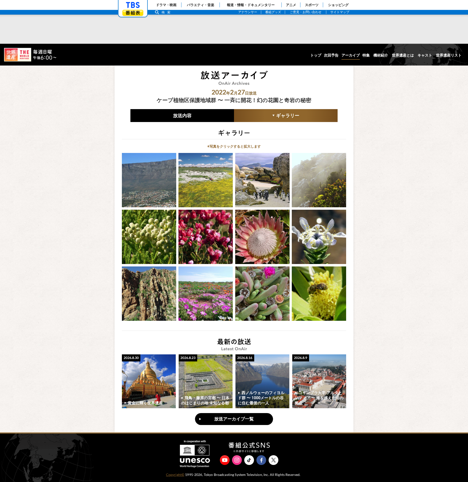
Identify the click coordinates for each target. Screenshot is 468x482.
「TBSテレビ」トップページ (133, 5)
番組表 (132, 13)
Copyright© (175, 475)
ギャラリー (266, 116)
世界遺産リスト (449, 55)
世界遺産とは (403, 55)
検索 (167, 12)
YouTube (225, 460)
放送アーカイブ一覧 (234, 418)
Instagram (237, 460)
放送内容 (182, 115)
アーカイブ (350, 55)
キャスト (425, 55)
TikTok (249, 460)
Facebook (261, 460)
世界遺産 (30, 54)
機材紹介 (380, 55)
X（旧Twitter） (273, 460)
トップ (315, 55)
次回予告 (331, 55)
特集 (366, 55)
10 (205, 293)
